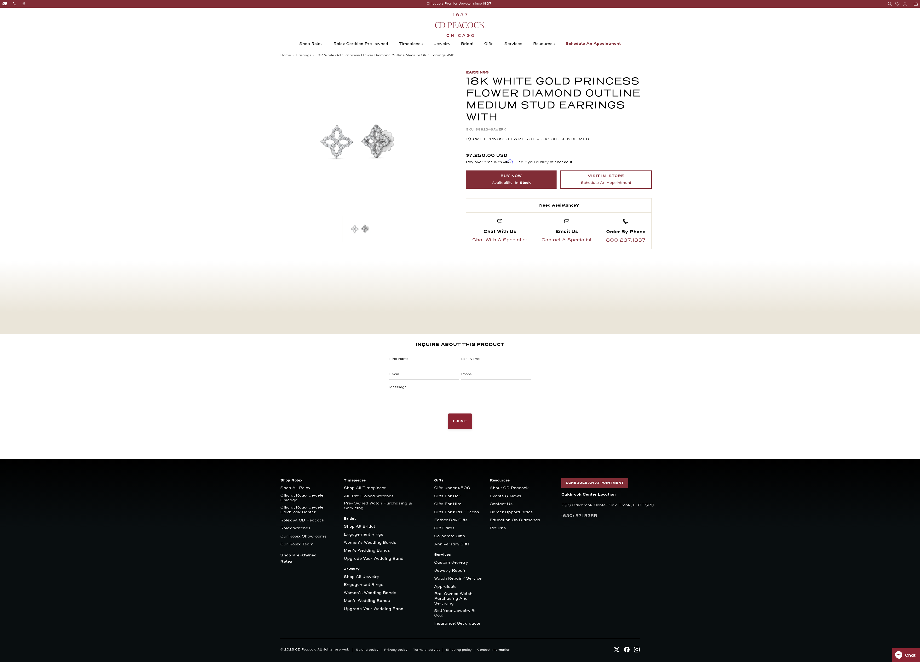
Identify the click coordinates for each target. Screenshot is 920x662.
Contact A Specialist (566, 240)
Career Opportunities (511, 512)
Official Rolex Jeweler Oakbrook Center (302, 510)
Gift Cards (444, 528)
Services (513, 43)
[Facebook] (627, 651)
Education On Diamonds (515, 520)
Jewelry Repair (450, 570)
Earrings (303, 55)
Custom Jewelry (451, 562)
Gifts (489, 43)
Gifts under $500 (452, 488)
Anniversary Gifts (452, 544)
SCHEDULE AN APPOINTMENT (595, 483)
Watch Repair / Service (458, 578)
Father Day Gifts (451, 520)
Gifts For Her (447, 496)
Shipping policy (459, 650)
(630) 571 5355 (579, 515)
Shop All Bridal (359, 526)
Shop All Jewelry (361, 577)
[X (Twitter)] (617, 651)
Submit (460, 421)
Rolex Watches (295, 528)
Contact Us (501, 504)
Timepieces (411, 43)
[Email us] (4, 3)
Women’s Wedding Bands (370, 542)
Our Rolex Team (297, 544)
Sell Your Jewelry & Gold (454, 613)
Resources (544, 43)
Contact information (493, 650)
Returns (498, 528)
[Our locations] (24, 3)
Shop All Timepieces (365, 488)
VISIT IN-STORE (606, 179)
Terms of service (426, 650)
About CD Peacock (509, 488)
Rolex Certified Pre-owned (361, 43)
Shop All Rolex (295, 488)
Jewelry (442, 43)
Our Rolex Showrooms (303, 536)
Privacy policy (396, 650)
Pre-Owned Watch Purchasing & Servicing (378, 505)
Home (285, 55)
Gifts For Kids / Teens (456, 512)
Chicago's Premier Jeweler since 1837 (459, 4)
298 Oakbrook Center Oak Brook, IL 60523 (607, 505)
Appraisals (445, 586)
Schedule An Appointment (593, 43)
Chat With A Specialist (499, 240)
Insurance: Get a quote (457, 623)
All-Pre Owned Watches (369, 496)
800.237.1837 (625, 240)
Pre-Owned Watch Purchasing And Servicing (453, 599)
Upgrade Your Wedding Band (373, 558)
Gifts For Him (447, 504)
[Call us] (14, 3)
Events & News (505, 496)
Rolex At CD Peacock (302, 520)
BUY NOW (511, 179)
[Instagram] (637, 651)
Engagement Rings (363, 534)
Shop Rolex (311, 43)
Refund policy (367, 650)
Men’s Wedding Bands (367, 550)
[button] (890, 4)
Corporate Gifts (449, 536)
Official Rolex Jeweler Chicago (303, 498)
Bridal (467, 43)
